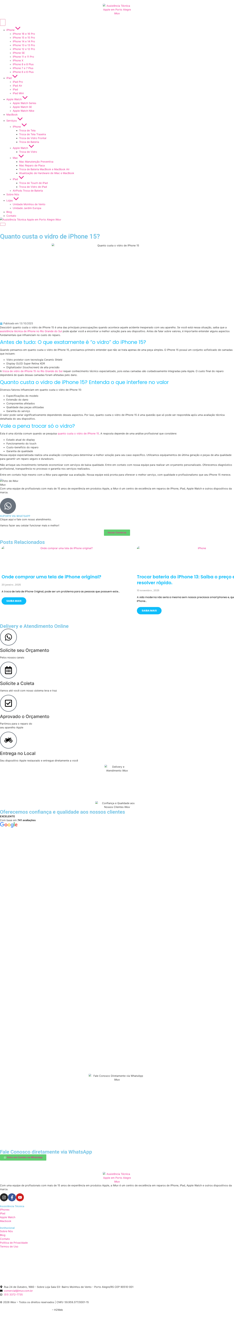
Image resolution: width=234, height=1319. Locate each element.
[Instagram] (4, 1197)
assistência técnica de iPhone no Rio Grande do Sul (31, 331)
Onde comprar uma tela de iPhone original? (51, 577)
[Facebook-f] (12, 1197)
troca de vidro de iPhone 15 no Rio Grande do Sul (32, 371)
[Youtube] (20, 1197)
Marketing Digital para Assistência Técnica (25, 1309)
